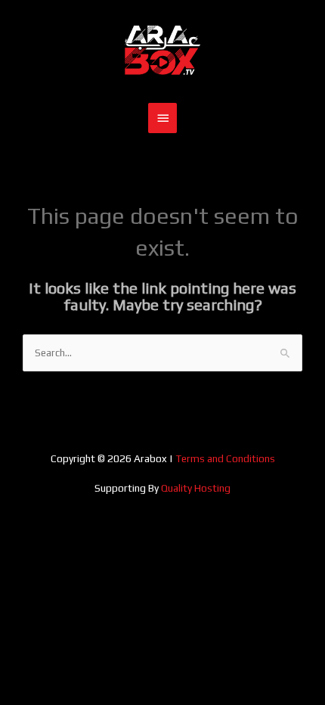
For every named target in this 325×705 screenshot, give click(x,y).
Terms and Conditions (225, 458)
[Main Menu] (162, 118)
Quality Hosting (196, 488)
